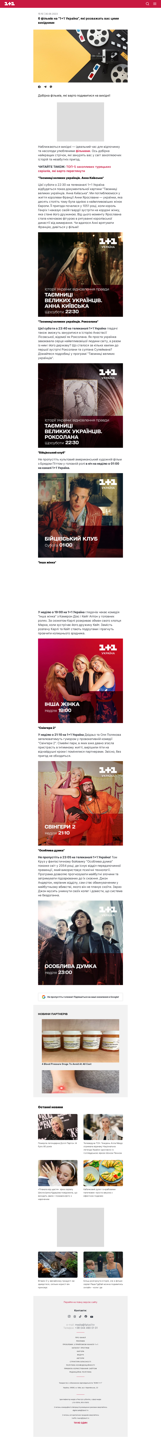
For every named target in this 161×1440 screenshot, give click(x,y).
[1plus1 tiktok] (80, 1316)
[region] (80, 121)
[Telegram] (45, 87)
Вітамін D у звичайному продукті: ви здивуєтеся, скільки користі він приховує (56, 1284)
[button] (154, 4)
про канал (80, 1337)
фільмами (83, 151)
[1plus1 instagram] (69, 1316)
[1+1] (10, 3)
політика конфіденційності (80, 1365)
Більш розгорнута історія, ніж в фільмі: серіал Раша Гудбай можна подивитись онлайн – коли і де (103, 1284)
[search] (147, 4)
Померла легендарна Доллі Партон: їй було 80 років (57, 1145)
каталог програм (80, 1348)
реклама (80, 1341)
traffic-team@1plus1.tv (80, 1418)
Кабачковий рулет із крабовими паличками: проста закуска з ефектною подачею (99, 1192)
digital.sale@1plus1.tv (81, 1410)
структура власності (80, 1362)
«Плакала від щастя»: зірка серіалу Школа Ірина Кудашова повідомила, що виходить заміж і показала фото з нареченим (57, 1194)
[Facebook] (39, 87)
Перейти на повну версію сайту (80, 1302)
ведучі (80, 1355)
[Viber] (51, 87)
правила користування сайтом (80, 1368)
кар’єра (80, 1351)
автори (80, 1358)
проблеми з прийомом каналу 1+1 (80, 1344)
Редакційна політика (80, 1372)
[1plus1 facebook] (86, 1316)
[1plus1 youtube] (91, 1316)
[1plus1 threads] (75, 1316)
